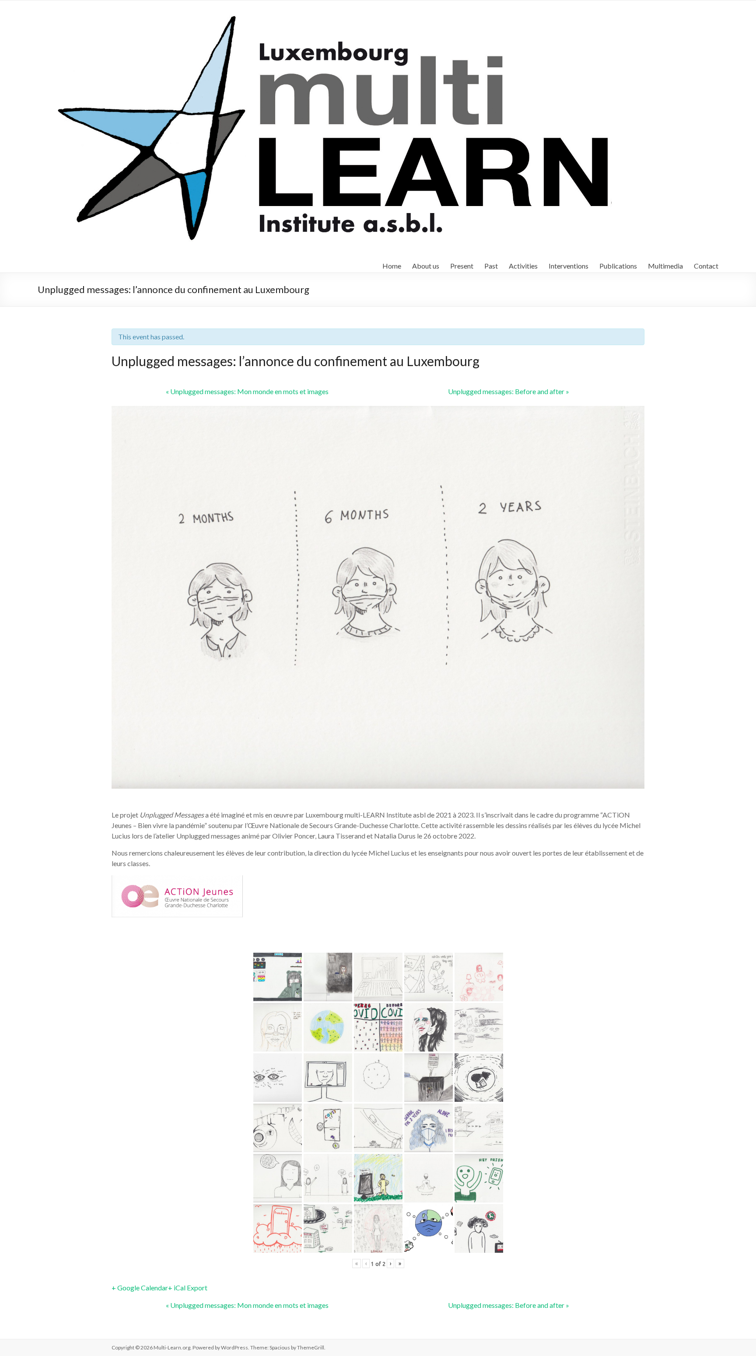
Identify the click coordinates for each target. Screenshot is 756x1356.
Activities (523, 266)
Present (461, 266)
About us (425, 266)
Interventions (568, 266)
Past (491, 266)
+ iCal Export (187, 1287)
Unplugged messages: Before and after (508, 391)
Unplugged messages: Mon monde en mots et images (247, 391)
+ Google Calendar (140, 1287)
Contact (706, 266)
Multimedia (665, 266)
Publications (618, 266)
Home (391, 266)
